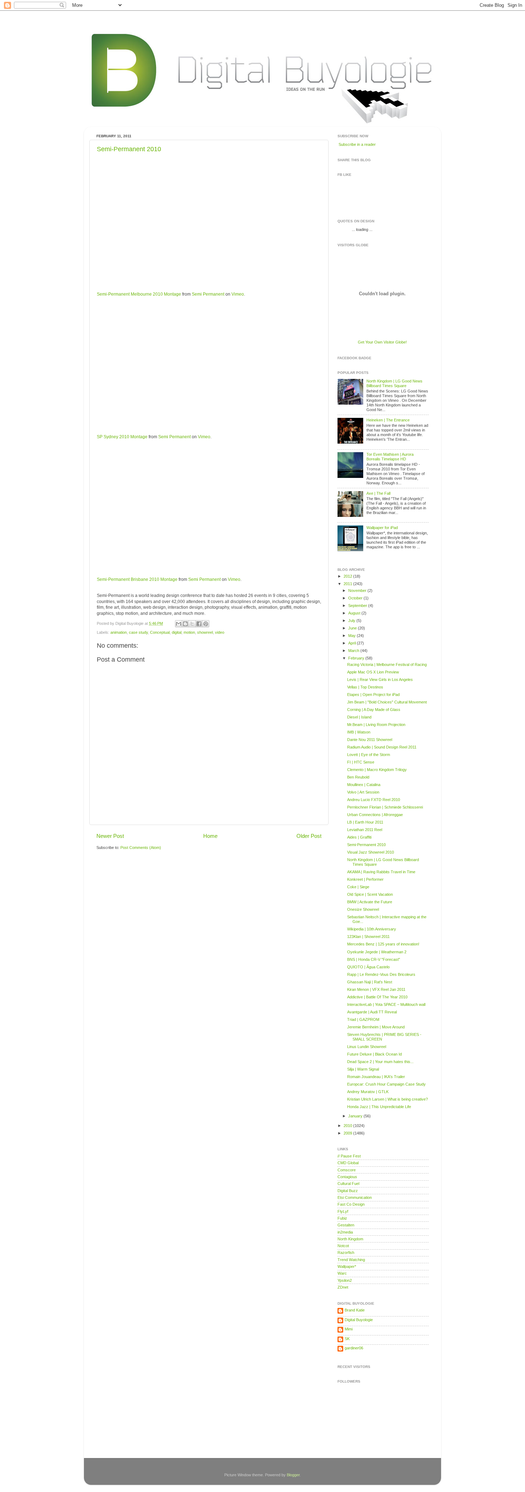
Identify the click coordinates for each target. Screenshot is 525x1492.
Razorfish (346, 1252)
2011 (348, 584)
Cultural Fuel (348, 1183)
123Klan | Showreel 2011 (368, 936)
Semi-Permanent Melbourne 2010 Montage (139, 294)
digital (176, 632)
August (354, 613)
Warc (342, 1273)
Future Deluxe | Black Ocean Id (374, 1054)
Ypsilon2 (345, 1280)
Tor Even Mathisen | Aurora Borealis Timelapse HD (390, 456)
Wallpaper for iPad (382, 527)
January (356, 1116)
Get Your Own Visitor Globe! (382, 342)
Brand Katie (355, 1310)
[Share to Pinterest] (205, 623)
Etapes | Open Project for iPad (373, 694)
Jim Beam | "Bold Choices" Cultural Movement (387, 702)
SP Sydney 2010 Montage (122, 436)
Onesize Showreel (363, 909)
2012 (348, 576)
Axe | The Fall (378, 493)
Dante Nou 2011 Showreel (369, 739)
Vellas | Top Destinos (365, 687)
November (358, 590)
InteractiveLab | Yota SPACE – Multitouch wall (386, 1004)
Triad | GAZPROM (363, 1019)
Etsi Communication (355, 1197)
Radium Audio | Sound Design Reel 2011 (381, 747)
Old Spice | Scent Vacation (370, 894)
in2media (345, 1232)
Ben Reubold (358, 777)
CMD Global (348, 1163)
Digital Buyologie (359, 1320)
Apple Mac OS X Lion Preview (373, 672)
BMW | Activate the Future (369, 902)
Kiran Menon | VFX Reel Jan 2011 (376, 989)
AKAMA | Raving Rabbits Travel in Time (381, 872)
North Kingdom (350, 1239)
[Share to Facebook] (198, 623)
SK (347, 1339)
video (219, 632)
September (358, 605)
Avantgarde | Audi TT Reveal (372, 1012)
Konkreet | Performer (365, 879)
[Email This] (178, 623)
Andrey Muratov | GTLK (368, 1092)
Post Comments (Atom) (140, 847)
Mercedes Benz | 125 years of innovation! (383, 944)
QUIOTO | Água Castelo (368, 967)
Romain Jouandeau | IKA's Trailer (376, 1076)
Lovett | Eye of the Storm (368, 754)
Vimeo (237, 294)
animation (118, 632)
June (353, 628)
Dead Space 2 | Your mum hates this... (380, 1061)
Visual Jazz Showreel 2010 (370, 852)
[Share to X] (192, 623)
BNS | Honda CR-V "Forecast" (373, 959)
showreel (205, 632)
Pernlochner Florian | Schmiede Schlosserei (385, 807)
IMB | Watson (358, 732)
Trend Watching (351, 1260)
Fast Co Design (351, 1204)
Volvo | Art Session (363, 792)
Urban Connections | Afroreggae (375, 814)
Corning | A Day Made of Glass (373, 709)
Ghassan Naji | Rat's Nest (369, 982)
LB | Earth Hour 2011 (365, 822)
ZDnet (343, 1287)
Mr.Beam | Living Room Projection (376, 724)
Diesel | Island (359, 717)
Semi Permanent (208, 294)
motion (189, 632)
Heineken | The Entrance (388, 420)
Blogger (293, 1475)
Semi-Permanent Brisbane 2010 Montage (137, 579)
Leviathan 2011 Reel (364, 829)
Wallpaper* (347, 1266)
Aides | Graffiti (359, 837)
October (356, 598)
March (354, 650)
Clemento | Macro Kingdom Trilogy (377, 769)
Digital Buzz (348, 1191)
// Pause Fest (349, 1156)
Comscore (347, 1170)
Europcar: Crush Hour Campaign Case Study (386, 1084)
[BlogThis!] (185, 623)
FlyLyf (343, 1211)
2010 (348, 1125)
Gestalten (346, 1225)
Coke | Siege (358, 887)
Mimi (348, 1329)
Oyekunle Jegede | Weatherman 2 (376, 952)
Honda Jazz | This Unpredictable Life (379, 1107)
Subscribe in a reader (357, 144)
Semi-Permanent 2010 (129, 149)
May (352, 635)
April (352, 643)
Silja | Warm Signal (363, 1069)
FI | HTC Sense (360, 762)
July (352, 620)
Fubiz (342, 1218)
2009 (348, 1133)
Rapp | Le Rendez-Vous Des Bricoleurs (381, 974)
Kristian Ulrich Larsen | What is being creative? (387, 1099)
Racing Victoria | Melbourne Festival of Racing (387, 664)
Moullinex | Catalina (363, 784)
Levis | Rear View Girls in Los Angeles (380, 679)
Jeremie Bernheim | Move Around (376, 1027)
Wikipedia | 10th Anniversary (371, 929)
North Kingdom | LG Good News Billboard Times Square (394, 383)
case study (138, 632)
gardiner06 (354, 1348)
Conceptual (160, 632)
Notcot (343, 1246)
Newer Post (110, 836)
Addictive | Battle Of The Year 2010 (377, 997)
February (356, 658)
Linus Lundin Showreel (366, 1046)
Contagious (347, 1177)
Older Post (308, 836)
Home (210, 836)
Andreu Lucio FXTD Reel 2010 (373, 799)
